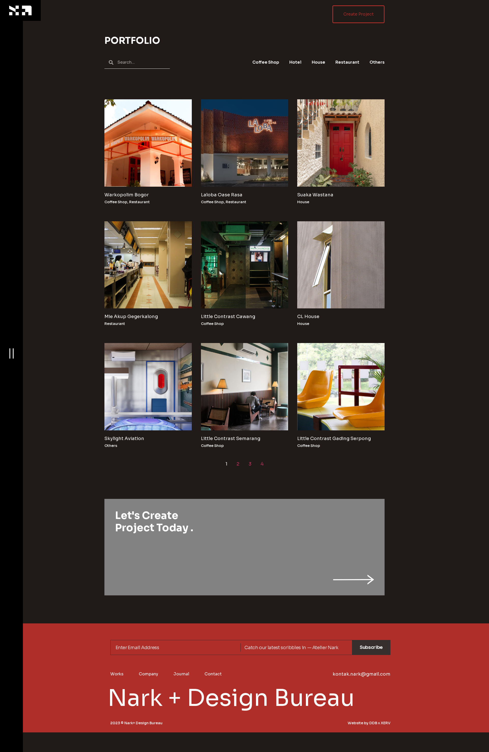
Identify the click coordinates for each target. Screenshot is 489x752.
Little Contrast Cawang (228, 316)
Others (377, 62)
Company (148, 674)
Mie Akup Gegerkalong (131, 316)
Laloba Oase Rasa (221, 195)
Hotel (295, 62)
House (318, 62)
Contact (213, 674)
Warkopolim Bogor (126, 195)
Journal (181, 674)
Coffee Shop (265, 62)
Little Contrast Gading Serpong (334, 438)
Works (117, 674)
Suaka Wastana (315, 195)
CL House (308, 316)
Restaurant (347, 62)
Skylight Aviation (124, 438)
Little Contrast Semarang (230, 438)
